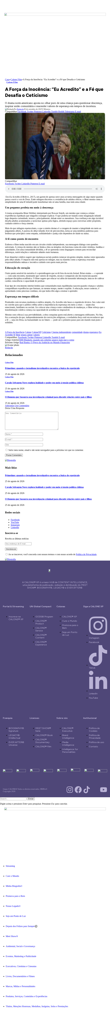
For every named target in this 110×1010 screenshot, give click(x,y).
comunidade (77, 332)
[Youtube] (103, 789)
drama (86, 332)
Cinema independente (61, 332)
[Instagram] (69, 789)
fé (14, 335)
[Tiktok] (86, 789)
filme (18, 335)
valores (36, 335)
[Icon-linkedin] (95, 789)
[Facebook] (78, 789)
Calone (28, 332)
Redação (20, 109)
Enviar (31, 799)
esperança (93, 332)
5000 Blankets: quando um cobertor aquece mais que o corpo (46, 340)
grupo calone (27, 335)
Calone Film (12, 82)
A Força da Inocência (14, 332)
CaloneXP (36, 332)
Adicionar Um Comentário (17, 405)
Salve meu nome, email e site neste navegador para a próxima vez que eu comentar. (46, 450)
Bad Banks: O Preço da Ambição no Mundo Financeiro (45, 342)
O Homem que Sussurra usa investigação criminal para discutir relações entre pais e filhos (48, 397)
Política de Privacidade (86, 554)
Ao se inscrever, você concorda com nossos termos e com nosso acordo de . (52, 554)
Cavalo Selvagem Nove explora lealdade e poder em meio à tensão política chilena (44, 382)
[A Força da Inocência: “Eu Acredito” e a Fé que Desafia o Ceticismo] (56, 178)
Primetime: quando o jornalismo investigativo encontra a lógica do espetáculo (42, 368)
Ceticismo (46, 332)
